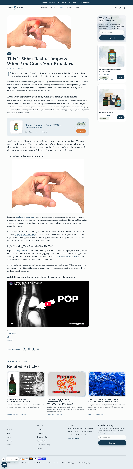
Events (78, 8)
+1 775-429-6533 (73, 435)
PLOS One (11, 334)
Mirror (10, 340)
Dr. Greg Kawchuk (20, 251)
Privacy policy (47, 463)
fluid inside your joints (25, 217)
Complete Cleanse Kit (106, 112)
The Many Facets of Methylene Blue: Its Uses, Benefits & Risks (103, 400)
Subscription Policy (43, 445)
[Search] (116, 8)
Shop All (44, 8)
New (52, 8)
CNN (9, 337)
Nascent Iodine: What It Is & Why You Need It (18, 400)
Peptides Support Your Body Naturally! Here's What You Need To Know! (60, 401)
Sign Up (112, 38)
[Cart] (124, 8)
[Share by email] (38, 349)
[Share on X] (29, 349)
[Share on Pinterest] (33, 349)
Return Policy (41, 441)
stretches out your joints (25, 234)
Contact (39, 429)
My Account (41, 433)
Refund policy (37, 463)
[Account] (120, 8)
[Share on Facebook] (24, 349)
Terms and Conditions (60, 463)
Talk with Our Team (73, 438)
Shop (120, 77)
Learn (60, 8)
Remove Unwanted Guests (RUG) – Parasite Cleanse (43, 126)
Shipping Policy (42, 437)
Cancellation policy (84, 463)
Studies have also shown (69, 256)
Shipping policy (72, 463)
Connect (68, 8)
